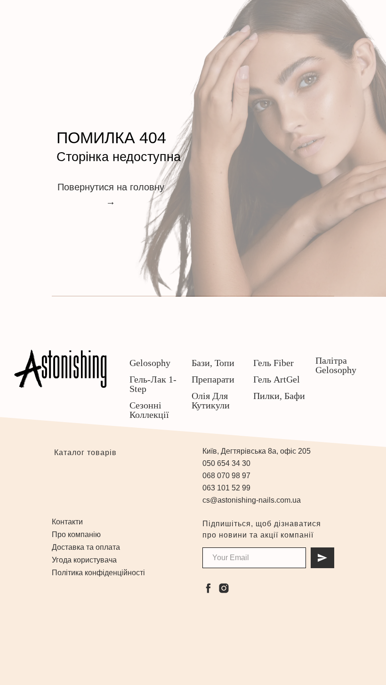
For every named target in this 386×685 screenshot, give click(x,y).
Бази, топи (213, 362)
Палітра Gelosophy (335, 365)
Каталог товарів (84, 453)
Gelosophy (149, 362)
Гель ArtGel (276, 379)
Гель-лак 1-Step (153, 384)
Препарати (213, 379)
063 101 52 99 (226, 488)
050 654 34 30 (226, 463)
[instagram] (224, 588)
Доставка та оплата (86, 547)
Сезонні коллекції (149, 409)
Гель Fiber (273, 362)
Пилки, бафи (279, 395)
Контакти (67, 522)
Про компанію (76, 534)
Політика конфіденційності (98, 573)
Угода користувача (84, 560)
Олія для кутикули (211, 400)
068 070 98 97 (226, 476)
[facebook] (208, 588)
